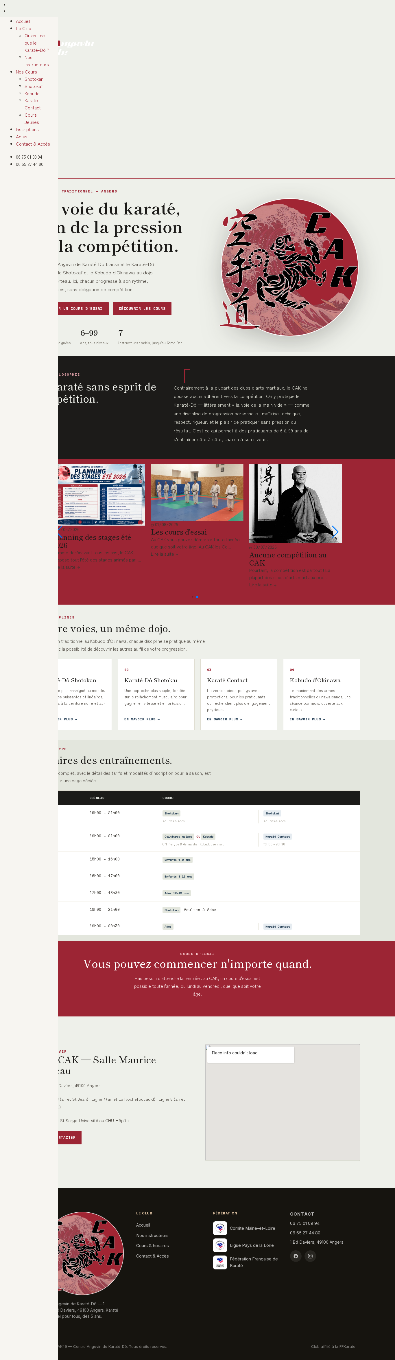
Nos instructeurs (34, 88)
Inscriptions (20, 150)
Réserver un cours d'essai (72, 308)
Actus (14, 158)
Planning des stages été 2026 (189, 541)
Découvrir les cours (142, 308)
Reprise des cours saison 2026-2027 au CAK (93, 570)
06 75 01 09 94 (21, 22)
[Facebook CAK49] (296, 1256)
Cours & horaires (152, 1245)
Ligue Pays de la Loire (252, 1245)
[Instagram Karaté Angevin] (310, 1256)
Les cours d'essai (276, 531)
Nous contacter (58, 1137)
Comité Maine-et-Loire (252, 1228)
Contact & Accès (26, 165)
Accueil (16, 59)
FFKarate (347, 1346)
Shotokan (26, 109)
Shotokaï (26, 116)
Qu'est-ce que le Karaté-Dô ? (34, 78)
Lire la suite (64, 596)
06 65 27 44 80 (21, 26)
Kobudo (24, 123)
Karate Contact (32, 130)
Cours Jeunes (31, 137)
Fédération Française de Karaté (254, 1262)
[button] (59, 532)
